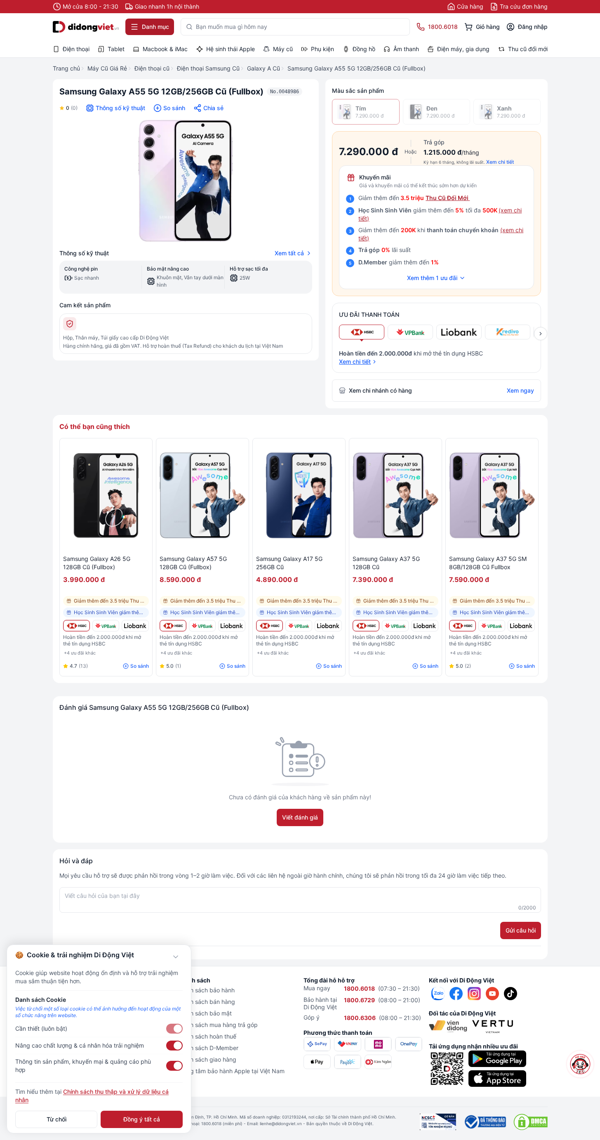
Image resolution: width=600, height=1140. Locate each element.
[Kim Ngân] (378, 1062)
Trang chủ (66, 68)
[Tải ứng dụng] (497, 1058)
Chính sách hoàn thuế (207, 1036)
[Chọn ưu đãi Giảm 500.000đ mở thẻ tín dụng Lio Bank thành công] (459, 332)
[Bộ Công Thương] (485, 1122)
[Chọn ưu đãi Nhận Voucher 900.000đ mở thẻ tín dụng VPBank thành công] (410, 332)
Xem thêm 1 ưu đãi (432, 277)
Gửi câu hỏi (521, 930)
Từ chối (56, 1119)
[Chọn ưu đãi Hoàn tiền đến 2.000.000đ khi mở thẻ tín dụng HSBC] (361, 332)
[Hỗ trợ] (580, 1064)
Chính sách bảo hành (206, 990)
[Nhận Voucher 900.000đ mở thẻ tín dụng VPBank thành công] (105, 625)
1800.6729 (359, 999)
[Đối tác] (448, 1027)
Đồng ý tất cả (141, 1119)
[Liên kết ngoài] (438, 994)
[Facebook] (456, 994)
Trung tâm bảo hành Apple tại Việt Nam (231, 1070)
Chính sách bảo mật (205, 1013)
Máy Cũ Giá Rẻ (107, 68)
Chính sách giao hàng (207, 1059)
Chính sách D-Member (208, 1047)
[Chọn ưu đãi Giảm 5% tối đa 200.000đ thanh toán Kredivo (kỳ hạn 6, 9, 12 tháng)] (507, 332)
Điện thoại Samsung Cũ (208, 68)
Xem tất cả (289, 253)
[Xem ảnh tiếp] (540, 333)
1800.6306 (360, 1017)
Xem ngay (520, 390)
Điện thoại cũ (151, 68)
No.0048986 (284, 91)
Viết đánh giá (300, 817)
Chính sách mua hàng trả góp (218, 1024)
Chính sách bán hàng (206, 1001)
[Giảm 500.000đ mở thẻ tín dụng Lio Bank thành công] (135, 625)
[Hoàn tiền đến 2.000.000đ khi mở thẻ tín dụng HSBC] (76, 625)
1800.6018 (359, 988)
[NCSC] (438, 1122)
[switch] (174, 1029)
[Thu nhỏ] (175, 957)
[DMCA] (530, 1122)
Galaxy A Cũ (263, 68)
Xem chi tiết (500, 162)
